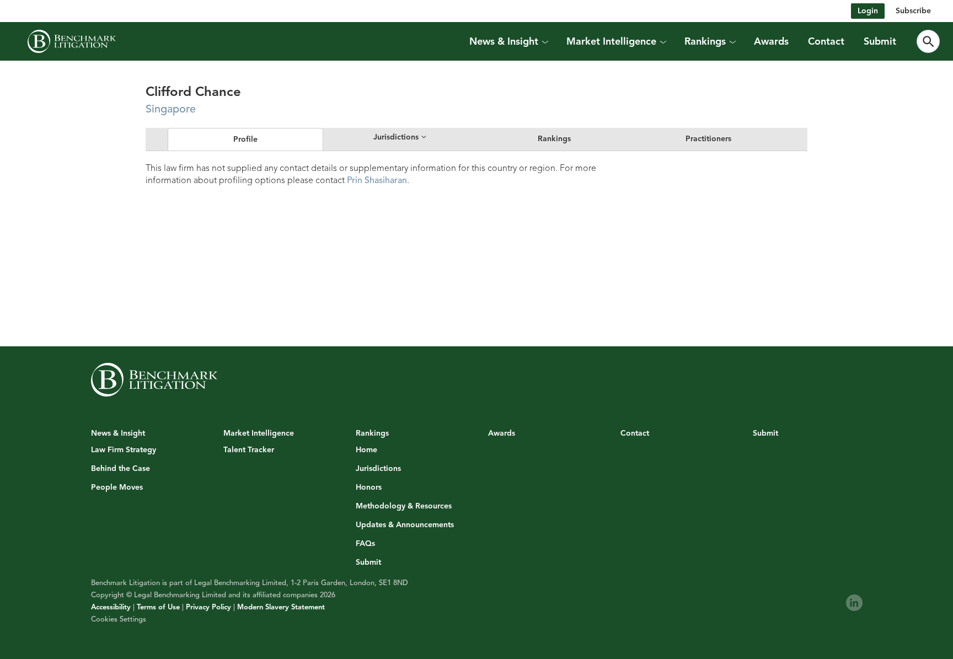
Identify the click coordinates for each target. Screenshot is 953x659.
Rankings (554, 138)
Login (868, 10)
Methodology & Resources (404, 506)
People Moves (117, 487)
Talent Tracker (248, 450)
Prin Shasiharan (377, 180)
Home (366, 450)
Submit (880, 41)
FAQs (365, 544)
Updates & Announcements (405, 525)
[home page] (72, 41)
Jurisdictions (378, 469)
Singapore (171, 109)
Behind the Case (120, 469)
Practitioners (708, 138)
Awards (771, 41)
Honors (369, 487)
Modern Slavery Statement (281, 607)
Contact (826, 41)
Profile (245, 139)
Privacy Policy (208, 607)
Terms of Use (158, 607)
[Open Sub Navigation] (545, 41)
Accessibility (111, 607)
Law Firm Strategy (123, 450)
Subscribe (913, 10)
